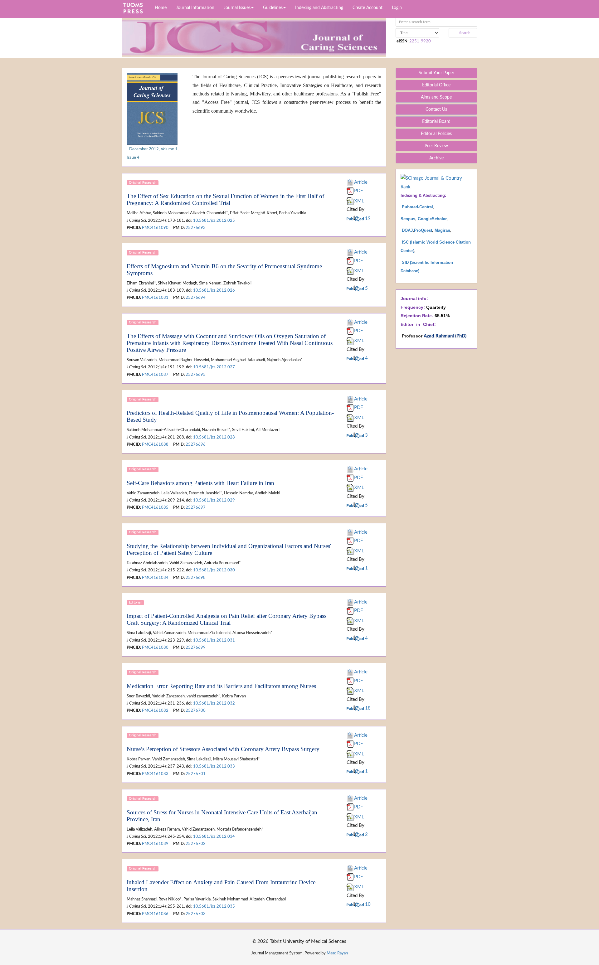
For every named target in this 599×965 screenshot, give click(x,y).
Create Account (367, 8)
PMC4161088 (155, 444)
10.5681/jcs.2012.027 (214, 367)
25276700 (196, 710)
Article (361, 182)
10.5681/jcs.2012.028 (214, 437)
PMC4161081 (155, 297)
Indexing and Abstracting (319, 8)
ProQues (422, 230)
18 (367, 708)
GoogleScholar (432, 218)
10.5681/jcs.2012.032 (214, 703)
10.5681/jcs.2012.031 (214, 640)
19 (367, 218)
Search (464, 33)
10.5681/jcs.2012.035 (214, 906)
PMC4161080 (155, 647)
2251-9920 (420, 41)
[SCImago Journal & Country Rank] (437, 182)
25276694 (196, 297)
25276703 (196, 914)
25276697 (196, 507)
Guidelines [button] (273, 8)
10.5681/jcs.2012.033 (214, 766)
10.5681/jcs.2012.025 (214, 220)
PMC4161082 (155, 710)
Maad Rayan (337, 953)
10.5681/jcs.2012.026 (214, 290)
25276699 (196, 647)
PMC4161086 (155, 914)
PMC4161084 (155, 577)
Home (161, 8)
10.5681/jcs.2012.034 (214, 836)
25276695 (196, 374)
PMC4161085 (155, 507)
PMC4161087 (155, 374)
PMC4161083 (155, 774)
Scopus (408, 218)
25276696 (196, 444)
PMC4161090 (155, 228)
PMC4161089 (155, 844)
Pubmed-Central (417, 207)
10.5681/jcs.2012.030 (214, 570)
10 (367, 904)
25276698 (196, 577)
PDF (358, 190)
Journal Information (195, 8)
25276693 (196, 228)
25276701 (196, 774)
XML (359, 201)
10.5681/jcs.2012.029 (214, 500)
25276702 (196, 844)
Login (397, 8)
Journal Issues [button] (237, 8)
